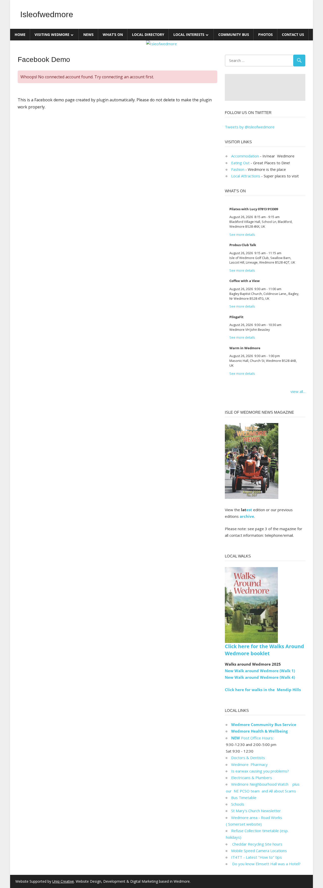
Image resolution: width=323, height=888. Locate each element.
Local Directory (148, 34)
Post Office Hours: (252, 737)
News (88, 34)
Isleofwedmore (46, 14)
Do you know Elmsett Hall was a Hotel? (266, 863)
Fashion (237, 169)
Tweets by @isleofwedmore (250, 126)
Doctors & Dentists (248, 757)
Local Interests (188, 34)
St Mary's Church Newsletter (256, 810)
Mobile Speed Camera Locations (259, 850)
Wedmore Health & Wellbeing (259, 731)
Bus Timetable (243, 797)
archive (247, 516)
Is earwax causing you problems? (260, 771)
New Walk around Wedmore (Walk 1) (260, 670)
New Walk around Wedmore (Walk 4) (260, 677)
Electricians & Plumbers (251, 777)
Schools (237, 804)
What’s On (113, 34)
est (249, 509)
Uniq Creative (63, 881)
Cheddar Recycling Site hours (259, 844)
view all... (297, 391)
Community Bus (233, 34)
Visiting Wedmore (52, 34)
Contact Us (293, 34)
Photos (265, 34)
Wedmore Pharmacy (249, 764)
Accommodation (245, 155)
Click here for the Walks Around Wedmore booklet (264, 650)
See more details (242, 234)
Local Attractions (245, 175)
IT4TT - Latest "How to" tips (256, 857)
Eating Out (240, 162)
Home (20, 34)
